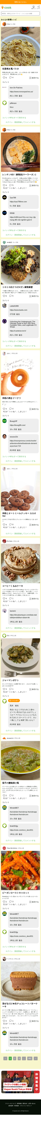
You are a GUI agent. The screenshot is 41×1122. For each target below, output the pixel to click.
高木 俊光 (14, 706)
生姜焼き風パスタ (10, 69)
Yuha (8, 24)
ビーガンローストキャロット (15, 893)
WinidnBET (14, 808)
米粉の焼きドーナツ (11, 398)
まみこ (9, 353)
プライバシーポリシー (26, 1105)
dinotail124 (10, 738)
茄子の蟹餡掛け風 (10, 783)
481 (29, 1058)
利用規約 (16, 1105)
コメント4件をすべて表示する (14, 118)
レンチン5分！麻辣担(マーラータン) (19, 174)
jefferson (13, 103)
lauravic (13, 611)
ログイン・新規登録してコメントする (20, 122)
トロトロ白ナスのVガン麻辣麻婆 (17, 287)
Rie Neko (9, 541)
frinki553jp (14, 826)
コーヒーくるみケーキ (12, 586)
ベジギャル (10, 959)
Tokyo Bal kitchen (12, 848)
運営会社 (25, 1103)
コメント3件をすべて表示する (14, 947)
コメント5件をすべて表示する (14, 230)
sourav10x (14, 437)
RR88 (12, 213)
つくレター (15, 700)
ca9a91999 (14, 306)
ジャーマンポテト (10, 680)
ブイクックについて (10, 1103)
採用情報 (19, 1103)
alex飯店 (9, 242)
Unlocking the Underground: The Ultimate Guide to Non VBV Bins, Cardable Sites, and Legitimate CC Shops (23, 324)
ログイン (38, 8)
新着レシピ (33, 8)
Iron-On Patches (16, 88)
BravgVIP (13, 421)
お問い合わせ (31, 1103)
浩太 (8, 635)
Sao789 (13, 198)
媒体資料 (11, 1105)
